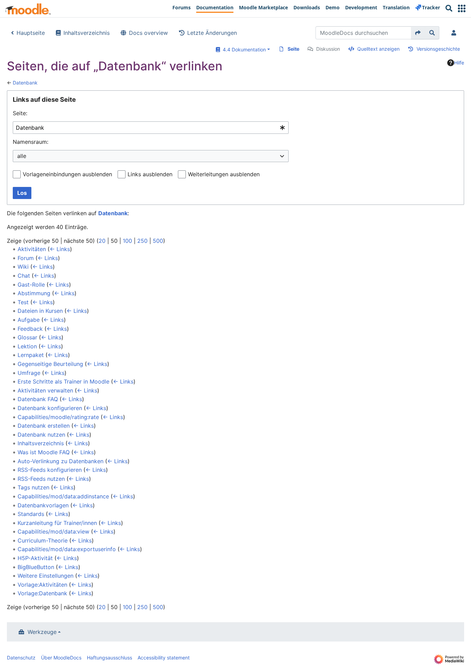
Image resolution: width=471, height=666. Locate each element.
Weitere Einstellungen (45, 575)
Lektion (27, 346)
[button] (461, 8)
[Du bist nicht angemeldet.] (455, 33)
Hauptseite (31, 32)
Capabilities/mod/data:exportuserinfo (67, 549)
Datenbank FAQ (38, 399)
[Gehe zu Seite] (418, 32)
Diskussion (328, 49)
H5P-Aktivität (35, 558)
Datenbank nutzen (41, 434)
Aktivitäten (32, 249)
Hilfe (459, 63)
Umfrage (29, 372)
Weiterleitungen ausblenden (224, 174)
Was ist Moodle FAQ (44, 452)
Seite (293, 49)
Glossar (27, 337)
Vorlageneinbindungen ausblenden (67, 174)
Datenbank (25, 83)
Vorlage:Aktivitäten (42, 584)
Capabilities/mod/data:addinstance (63, 496)
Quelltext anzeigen (378, 49)
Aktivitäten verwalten (45, 390)
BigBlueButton (36, 567)
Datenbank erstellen (44, 425)
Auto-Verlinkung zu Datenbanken (60, 461)
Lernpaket (31, 354)
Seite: (20, 113)
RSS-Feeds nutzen (41, 478)
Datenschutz (21, 657)
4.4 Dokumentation (243, 49)
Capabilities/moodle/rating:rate (58, 417)
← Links (60, 249)
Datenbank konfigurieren (50, 408)
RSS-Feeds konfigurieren (50, 469)
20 (102, 240)
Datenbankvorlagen (43, 505)
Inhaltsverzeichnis (86, 32)
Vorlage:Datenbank (42, 593)
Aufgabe (29, 319)
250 (142, 240)
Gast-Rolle (31, 284)
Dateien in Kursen (40, 310)
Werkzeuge (42, 631)
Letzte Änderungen (212, 32)
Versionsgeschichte (438, 49)
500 (158, 240)
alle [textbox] (21, 155)
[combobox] (151, 127)
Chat (24, 275)
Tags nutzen (33, 487)
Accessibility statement (164, 657)
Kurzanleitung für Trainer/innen (57, 522)
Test (23, 302)
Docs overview (148, 32)
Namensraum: (30, 141)
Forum (26, 258)
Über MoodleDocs (61, 657)
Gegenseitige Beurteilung (50, 363)
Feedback (30, 328)
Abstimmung (34, 293)
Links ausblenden (150, 174)
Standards (31, 513)
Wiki (23, 266)
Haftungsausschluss (109, 657)
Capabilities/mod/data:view (53, 531)
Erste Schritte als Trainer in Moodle (63, 381)
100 (127, 240)
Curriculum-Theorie (43, 540)
